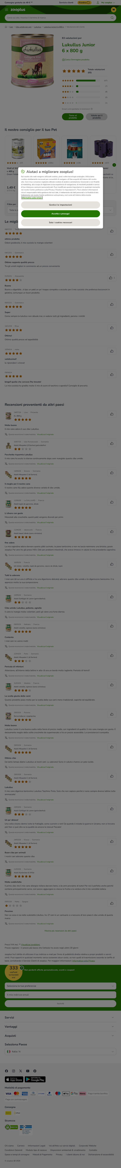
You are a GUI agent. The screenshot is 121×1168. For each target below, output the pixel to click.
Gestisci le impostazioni (60, 204)
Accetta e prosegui (60, 213)
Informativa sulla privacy (32, 198)
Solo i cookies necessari (60, 222)
